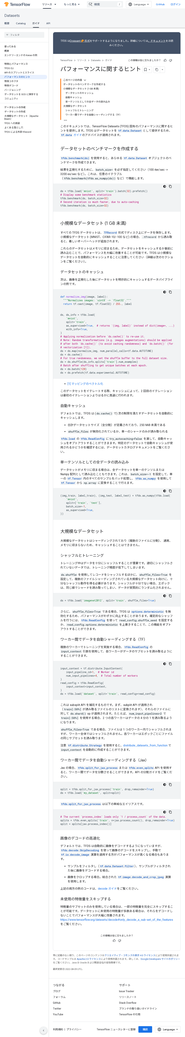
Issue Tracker (126, 991)
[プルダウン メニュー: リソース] (56, 4)
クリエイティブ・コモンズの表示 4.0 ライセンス (129, 955)
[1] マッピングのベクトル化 (85, 384)
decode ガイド (107, 888)
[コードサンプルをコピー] (170, 186)
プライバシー (74, 1029)
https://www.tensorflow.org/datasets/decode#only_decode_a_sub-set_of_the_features (116, 919)
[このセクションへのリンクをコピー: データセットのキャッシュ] (107, 272)
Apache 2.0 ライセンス (89, 959)
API (48, 23)
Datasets (12, 15)
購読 (145, 1029)
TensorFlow (66, 60)
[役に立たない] (170, 60)
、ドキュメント (157, 40)
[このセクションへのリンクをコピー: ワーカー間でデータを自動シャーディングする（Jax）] (152, 760)
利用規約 (58, 1029)
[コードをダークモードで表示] (164, 186)
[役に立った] (165, 60)
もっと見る (70, 4)
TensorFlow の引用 (129, 1014)
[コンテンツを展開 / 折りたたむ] (85, 80)
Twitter (57, 1008)
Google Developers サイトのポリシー (160, 959)
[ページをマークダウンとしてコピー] (157, 70)
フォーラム (59, 997)
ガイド (36, 23)
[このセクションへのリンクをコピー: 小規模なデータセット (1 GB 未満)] (130, 224)
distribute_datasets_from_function (145, 745)
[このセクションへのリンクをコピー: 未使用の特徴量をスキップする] (114, 899)
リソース (47, 4)
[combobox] (105, 4)
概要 (6, 23)
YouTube (58, 1014)
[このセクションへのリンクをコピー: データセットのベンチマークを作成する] (142, 149)
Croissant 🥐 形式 (80, 40)
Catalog (21, 23)
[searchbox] (24, 35)
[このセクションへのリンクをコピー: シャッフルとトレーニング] (107, 556)
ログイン (176, 4)
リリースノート (128, 997)
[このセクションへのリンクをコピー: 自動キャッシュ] (89, 406)
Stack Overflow (127, 1002)
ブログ (57, 991)
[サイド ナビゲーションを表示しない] (43, 1030)
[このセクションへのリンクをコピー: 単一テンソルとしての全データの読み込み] (132, 462)
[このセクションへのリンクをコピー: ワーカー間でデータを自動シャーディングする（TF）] (150, 640)
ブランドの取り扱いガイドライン (138, 1008)
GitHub (160, 4)
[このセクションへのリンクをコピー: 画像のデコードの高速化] (103, 838)
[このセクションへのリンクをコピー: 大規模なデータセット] (107, 532)
